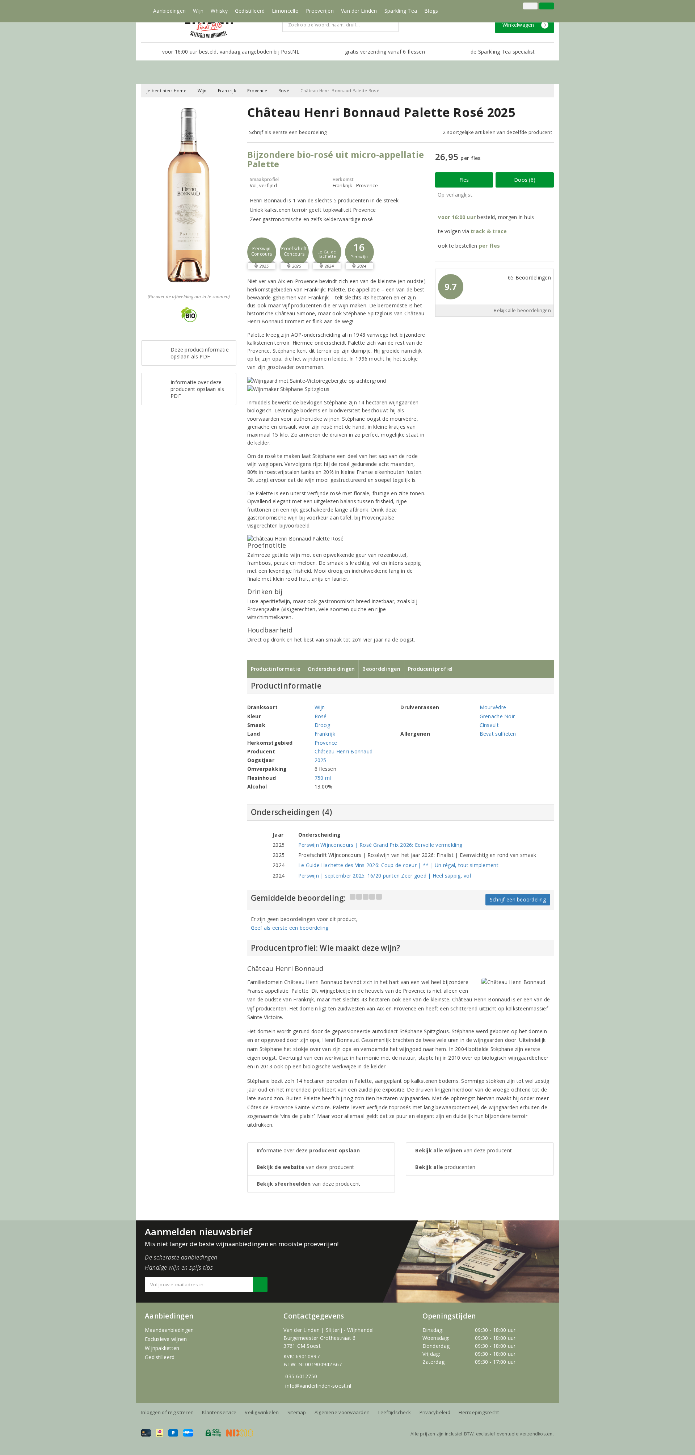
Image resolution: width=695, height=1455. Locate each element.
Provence (257, 91)
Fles (464, 179)
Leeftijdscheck (394, 1412)
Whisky (219, 10)
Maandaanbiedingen (169, 1329)
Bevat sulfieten (498, 733)
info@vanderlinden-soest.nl (318, 1385)
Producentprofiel (430, 668)
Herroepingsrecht (479, 1412)
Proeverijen (320, 10)
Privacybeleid (435, 1412)
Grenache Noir (497, 716)
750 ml (323, 777)
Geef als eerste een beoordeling (290, 927)
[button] (261, 251)
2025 (321, 760)
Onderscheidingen (331, 668)
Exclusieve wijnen (166, 1339)
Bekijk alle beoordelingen (522, 310)
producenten (445, 1167)
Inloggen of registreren (167, 1412)
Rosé (283, 91)
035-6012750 (301, 1376)
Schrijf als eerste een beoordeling (288, 132)
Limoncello (285, 10)
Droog (322, 725)
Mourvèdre (493, 707)
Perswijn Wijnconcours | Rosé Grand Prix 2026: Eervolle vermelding (380, 844)
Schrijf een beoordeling (518, 899)
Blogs (431, 10)
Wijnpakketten (162, 1348)
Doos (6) (524, 179)
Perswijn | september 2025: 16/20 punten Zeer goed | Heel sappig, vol (384, 875)
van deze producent (305, 1167)
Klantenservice (219, 1412)
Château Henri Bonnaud (344, 751)
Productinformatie (275, 668)
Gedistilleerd (250, 10)
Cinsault (489, 725)
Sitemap (296, 1412)
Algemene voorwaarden (342, 1412)
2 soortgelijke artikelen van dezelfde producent (497, 132)
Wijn (198, 10)
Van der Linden (359, 10)
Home (180, 91)
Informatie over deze (308, 1150)
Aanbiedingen (169, 10)
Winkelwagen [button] (524, 24)
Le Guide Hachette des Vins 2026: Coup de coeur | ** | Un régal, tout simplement (398, 865)
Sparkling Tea (400, 10)
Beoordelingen (381, 668)
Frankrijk (227, 91)
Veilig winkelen (262, 1412)
